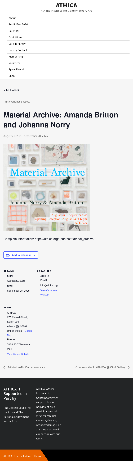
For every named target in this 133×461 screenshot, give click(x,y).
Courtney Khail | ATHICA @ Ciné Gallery (101, 367)
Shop (12, 76)
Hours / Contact (18, 50)
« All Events (11, 90)
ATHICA (66, 5)
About (12, 18)
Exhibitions (15, 37)
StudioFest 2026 (18, 24)
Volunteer (14, 63)
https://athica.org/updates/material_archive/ (64, 238)
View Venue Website (18, 354)
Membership (16, 56)
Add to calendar (21, 255)
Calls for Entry (17, 44)
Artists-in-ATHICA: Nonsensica (26, 367)
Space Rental (16, 69)
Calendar (14, 31)
